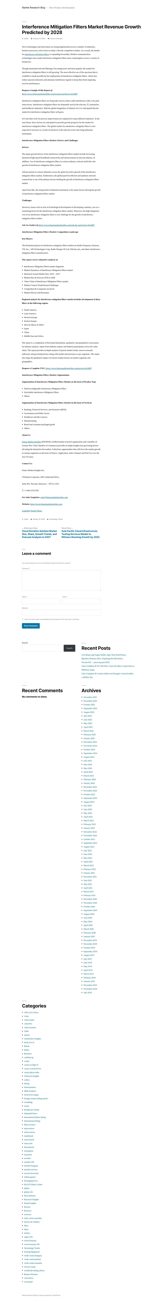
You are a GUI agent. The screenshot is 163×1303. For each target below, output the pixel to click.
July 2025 (88, 716)
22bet (26, 1031)
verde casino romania (33, 1263)
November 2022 (90, 835)
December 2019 (90, 940)
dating (26, 1083)
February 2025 (90, 734)
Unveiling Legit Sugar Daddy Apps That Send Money (104, 655)
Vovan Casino (30, 1267)
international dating (32, 1121)
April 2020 (88, 925)
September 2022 (90, 843)
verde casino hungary (33, 1255)
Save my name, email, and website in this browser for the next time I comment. (52, 619)
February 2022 (90, 869)
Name (24, 597)
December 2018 (90, 985)
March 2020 (89, 929)
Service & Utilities (32, 1222)
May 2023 (88, 813)
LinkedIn (26, 511)
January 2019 (89, 981)
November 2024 (90, 745)
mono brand (29, 1139)
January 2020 (89, 936)
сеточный (28, 1281)
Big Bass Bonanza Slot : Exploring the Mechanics (102, 658)
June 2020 (88, 917)
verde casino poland (32, 1259)
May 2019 (88, 966)
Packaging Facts (31, 1180)
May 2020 (88, 921)
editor (26, 38)
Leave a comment (56, 38)
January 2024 (89, 783)
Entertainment (30, 1087)
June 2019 (88, 962)
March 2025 (89, 731)
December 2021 (90, 876)
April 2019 (88, 970)
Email (64, 597)
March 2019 (89, 974)
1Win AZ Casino (31, 1012)
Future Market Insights (31, 441)
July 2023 (88, 805)
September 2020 (90, 910)
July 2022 (88, 850)
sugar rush (28, 1237)
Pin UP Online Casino (33, 1184)
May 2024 (88, 768)
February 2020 (90, 932)
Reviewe (27, 1210)
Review (27, 1207)
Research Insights (31, 1199)
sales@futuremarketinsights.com (54, 497)
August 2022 (89, 846)
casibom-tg (28, 1057)
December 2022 (90, 832)
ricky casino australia (33, 1218)
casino (26, 1061)
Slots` (26, 1229)
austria (27, 1035)
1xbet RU (28, 1023)
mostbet (27, 1158)
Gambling (28, 1102)
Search (25, 642)
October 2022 (89, 839)
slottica (27, 1233)
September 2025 (90, 708)
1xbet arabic (29, 1020)
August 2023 (89, 802)
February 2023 (90, 824)
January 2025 (89, 738)
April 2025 (88, 727)
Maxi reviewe (30, 1124)
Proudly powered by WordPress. (49, 1295)
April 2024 (88, 772)
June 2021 (88, 880)
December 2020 (90, 899)
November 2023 (90, 790)
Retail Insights (30, 1203)
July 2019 (88, 959)
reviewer (27, 1214)
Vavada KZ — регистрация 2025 (96, 662)
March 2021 (89, 891)
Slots (26, 1225)
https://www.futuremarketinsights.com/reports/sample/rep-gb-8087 (50, 94)
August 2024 (89, 757)
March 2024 (89, 775)
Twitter (33, 511)
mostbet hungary (31, 1165)
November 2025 (90, 701)
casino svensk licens (32, 1068)
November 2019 (90, 944)
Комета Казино (31, 1274)
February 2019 (90, 977)
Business (28, 1053)
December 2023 (90, 787)
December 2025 (90, 697)
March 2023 (89, 820)
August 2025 (89, 712)
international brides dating (35, 1117)
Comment (26, 568)
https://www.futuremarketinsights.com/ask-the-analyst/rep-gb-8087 (67, 225)
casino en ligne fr (31, 1064)
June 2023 (88, 809)
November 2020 (90, 903)
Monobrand (29, 1147)
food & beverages (31, 1094)
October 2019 (89, 947)
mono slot (28, 1143)
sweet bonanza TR (31, 1244)
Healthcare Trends (31, 1109)
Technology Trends (56, 519)
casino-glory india (31, 1072)
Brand (26, 1046)
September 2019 (90, 951)
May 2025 (88, 723)
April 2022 (88, 861)
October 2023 (89, 794)
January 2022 (89, 873)
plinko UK (28, 1192)
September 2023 (90, 798)
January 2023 (89, 828)
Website (25, 608)
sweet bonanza (30, 1240)
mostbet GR (29, 1162)
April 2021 (88, 888)
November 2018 (90, 989)
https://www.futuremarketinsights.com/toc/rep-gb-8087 (69, 368)
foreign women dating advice (36, 1098)
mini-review (29, 1128)
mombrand (28, 1136)
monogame (28, 1151)
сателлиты (28, 1278)
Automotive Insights (32, 1038)
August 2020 (89, 914)
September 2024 (90, 753)
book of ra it (29, 1042)
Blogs (39, 511)
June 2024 (88, 764)
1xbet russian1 (30, 1027)
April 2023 (88, 816)
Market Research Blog (33, 7)
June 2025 (88, 719)
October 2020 (89, 906)
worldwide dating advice (34, 1270)
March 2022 (89, 865)
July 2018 (88, 992)
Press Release (30, 1195)
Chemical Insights (31, 1076)
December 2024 (90, 742)
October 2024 (89, 749)
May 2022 (88, 858)
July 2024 (88, 760)
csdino (27, 1080)
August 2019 (89, 955)
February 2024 (90, 779)
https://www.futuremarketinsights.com (46, 504)
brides (26, 1050)
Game (26, 1106)
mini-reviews (29, 1132)
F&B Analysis (30, 1091)
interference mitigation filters (37, 54)
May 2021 (88, 884)
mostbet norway (30, 1169)
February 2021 (90, 895)
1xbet (26, 1016)
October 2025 (89, 704)
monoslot (28, 1154)
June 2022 (88, 854)
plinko (26, 1188)
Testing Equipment (32, 1251)
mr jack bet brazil (31, 1173)
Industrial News (30, 1113)
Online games (30, 1177)
